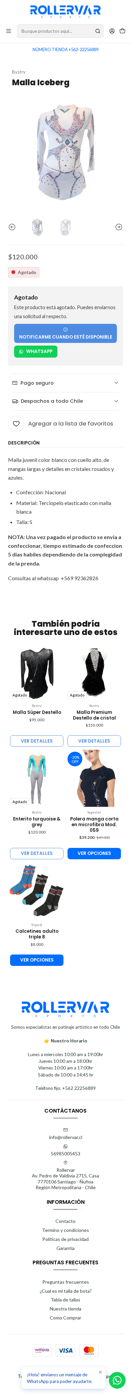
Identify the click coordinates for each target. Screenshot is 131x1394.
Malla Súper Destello (37, 713)
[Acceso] (112, 31)
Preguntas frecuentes (65, 1282)
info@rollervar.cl (65, 1137)
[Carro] (122, 31)
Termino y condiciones (65, 1230)
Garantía (65, 1248)
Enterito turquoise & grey (36, 822)
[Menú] (8, 31)
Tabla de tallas (65, 1299)
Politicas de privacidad (65, 1239)
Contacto (65, 1221)
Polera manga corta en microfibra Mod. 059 (94, 825)
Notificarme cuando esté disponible (65, 337)
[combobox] (60, 31)
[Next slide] (118, 227)
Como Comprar (65, 1317)
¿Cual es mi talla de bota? (66, 1291)
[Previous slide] (13, 227)
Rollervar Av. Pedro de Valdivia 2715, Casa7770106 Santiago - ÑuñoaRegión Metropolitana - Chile (65, 1178)
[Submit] (97, 31)
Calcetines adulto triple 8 (36, 934)
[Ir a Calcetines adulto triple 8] (37, 890)
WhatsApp (39, 351)
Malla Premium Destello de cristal (94, 715)
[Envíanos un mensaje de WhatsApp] (117, 1380)
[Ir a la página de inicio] (65, 11)
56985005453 (65, 1153)
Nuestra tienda (65, 1308)
